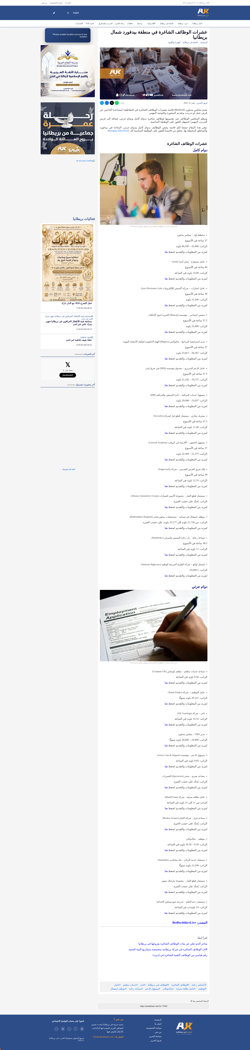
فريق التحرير (201, 103)
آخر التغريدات (85, 354)
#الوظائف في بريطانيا (158, 985)
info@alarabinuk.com (103, 1036)
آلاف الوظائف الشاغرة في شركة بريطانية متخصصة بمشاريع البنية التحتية (168, 949)
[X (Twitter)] (68, 13)
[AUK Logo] (184, 1035)
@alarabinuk (68, 375)
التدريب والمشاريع (106, 23)
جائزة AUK (90, 23)
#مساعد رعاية (136, 988)
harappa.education (118, 130)
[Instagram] (59, 13)
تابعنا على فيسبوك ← (67, 469)
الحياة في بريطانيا (166, 23)
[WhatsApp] (117, 103)
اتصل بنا (68, 3)
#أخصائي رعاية (199, 985)
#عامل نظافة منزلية (185, 988)
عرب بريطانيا (183, 23)
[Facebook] (49, 13)
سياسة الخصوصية (56, 3)
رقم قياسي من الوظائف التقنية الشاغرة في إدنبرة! (179, 955)
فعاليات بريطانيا (84, 219)
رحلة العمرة (119, 23)
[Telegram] (102, 103)
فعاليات (130, 23)
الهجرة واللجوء (174, 42)
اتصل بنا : (118, 1036)
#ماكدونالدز (168, 988)
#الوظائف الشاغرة (180, 985)
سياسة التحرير (155, 1036)
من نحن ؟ (118, 1019)
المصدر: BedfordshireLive (189, 922)
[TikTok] (54, 13)
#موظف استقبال (118, 988)
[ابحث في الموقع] (43, 13)
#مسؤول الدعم (152, 988)
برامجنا (140, 23)
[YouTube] (63, 13)
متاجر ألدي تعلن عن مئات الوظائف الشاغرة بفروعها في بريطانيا (172, 943)
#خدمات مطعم (130, 985)
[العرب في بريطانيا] (203, 13)
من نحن (44, 3)
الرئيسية (206, 23)
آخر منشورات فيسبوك (81, 385)
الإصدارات (79, 23)
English (76, 13)
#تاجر (142, 985)
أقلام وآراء (151, 23)
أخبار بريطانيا (197, 23)
